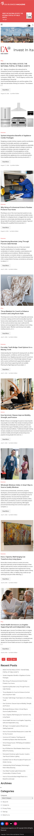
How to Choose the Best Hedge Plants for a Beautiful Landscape (15, 778)
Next (14, 659)
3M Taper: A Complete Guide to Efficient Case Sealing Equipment (15, 727)
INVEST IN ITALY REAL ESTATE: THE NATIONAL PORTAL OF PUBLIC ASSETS (11, 15)
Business (3, 132)
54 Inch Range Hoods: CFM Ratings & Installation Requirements (16, 744)
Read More (6, 90)
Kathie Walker (15, 93)
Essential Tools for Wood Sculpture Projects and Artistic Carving (17, 761)
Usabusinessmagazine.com (9, 828)
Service (3, 412)
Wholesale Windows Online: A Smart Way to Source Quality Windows (15, 710)
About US (5, 802)
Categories (4, 795)
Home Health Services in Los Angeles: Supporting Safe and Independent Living (17, 721)
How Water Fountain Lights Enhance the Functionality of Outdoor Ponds (14, 772)
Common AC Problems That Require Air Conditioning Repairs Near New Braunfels (14, 738)
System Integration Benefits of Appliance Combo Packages (16, 676)
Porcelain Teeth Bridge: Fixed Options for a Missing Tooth (17, 699)
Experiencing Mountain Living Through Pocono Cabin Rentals (16, 688)
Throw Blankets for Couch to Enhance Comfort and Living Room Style (16, 693)
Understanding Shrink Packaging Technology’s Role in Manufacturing (16, 766)
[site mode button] (28, 26)
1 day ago (3, 19)
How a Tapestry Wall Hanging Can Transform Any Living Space (17, 716)
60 (9, 659)
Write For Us (6, 815)
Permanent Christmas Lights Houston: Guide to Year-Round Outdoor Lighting (16, 755)
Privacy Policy (7, 808)
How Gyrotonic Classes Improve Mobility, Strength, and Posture (17, 705)
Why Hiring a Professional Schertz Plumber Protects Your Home (15, 682)
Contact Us (6, 805)
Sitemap (5, 811)
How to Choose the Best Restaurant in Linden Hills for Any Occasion (17, 733)
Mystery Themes (19, 834)
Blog (2, 60)
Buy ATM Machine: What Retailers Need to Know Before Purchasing (16, 750)
